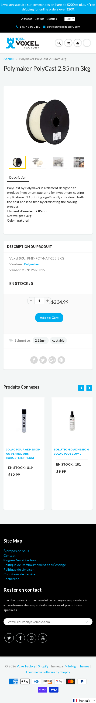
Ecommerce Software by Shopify (48, 672)
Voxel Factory (26, 666)
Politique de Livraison (18, 569)
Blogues (52, 18)
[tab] (18, 178)
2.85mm (40, 340)
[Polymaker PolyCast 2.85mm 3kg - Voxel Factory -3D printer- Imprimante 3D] (48, 122)
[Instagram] (31, 638)
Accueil (8, 59)
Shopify (43, 666)
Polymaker (31, 264)
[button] (84, 700)
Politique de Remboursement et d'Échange (34, 565)
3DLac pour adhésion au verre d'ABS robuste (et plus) (23, 454)
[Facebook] (20, 638)
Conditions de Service (19, 574)
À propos (26, 18)
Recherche (11, 579)
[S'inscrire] (86, 622)
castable (58, 340)
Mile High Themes (77, 666)
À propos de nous (16, 551)
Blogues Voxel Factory (19, 560)
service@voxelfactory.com (63, 26)
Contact (39, 18)
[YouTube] (42, 638)
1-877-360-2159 (30, 26)
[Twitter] (9, 638)
